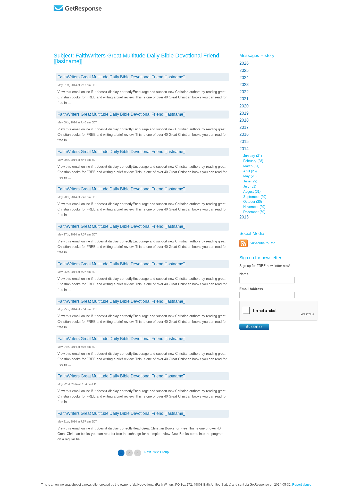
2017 (244, 127)
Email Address (251, 289)
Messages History (256, 55)
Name (243, 274)
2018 (244, 120)
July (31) (249, 186)
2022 (244, 92)
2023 (244, 84)
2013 (244, 217)
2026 (244, 63)
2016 (244, 134)
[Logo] (91, 16)
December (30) (254, 212)
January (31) (252, 156)
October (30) (252, 202)
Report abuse (301, 484)
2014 (244, 149)
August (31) (252, 191)
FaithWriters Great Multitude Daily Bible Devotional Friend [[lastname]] (121, 77)
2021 (244, 99)
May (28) (249, 176)
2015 (244, 141)
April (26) (250, 171)
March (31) (251, 166)
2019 (244, 113)
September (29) (254, 197)
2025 (244, 70)
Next (147, 452)
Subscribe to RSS (263, 243)
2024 (244, 77)
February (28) (253, 161)
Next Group (161, 452)
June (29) (250, 181)
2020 (244, 106)
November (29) (254, 207)
